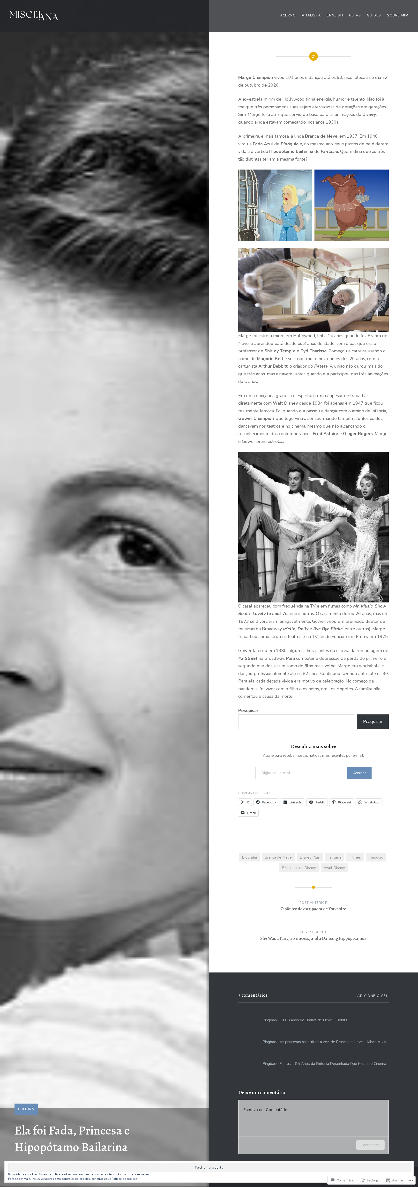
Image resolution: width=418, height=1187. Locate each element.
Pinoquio (376, 857)
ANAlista (311, 15)
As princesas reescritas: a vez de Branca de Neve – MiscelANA (332, 1042)
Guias (355, 15)
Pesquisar (248, 710)
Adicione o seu (373, 996)
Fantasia (335, 857)
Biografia (249, 857)
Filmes (355, 857)
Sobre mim (397, 15)
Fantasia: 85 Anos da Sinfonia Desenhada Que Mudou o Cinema (332, 1063)
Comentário (370, 1145)
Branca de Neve (321, 136)
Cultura (26, 1109)
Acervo (288, 15)
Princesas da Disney (299, 867)
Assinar (359, 773)
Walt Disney (334, 867)
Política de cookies (124, 1179)
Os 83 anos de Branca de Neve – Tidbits (313, 1020)
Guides (374, 15)
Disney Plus (310, 857)
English (335, 15)
